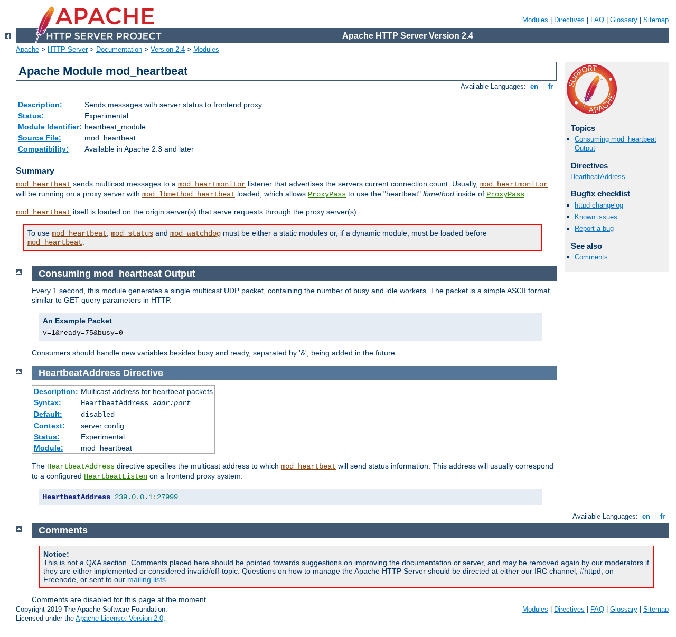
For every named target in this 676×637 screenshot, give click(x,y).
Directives (569, 20)
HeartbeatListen (115, 476)
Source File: (39, 138)
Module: (48, 448)
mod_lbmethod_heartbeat (188, 194)
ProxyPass (327, 194)
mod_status (132, 233)
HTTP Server (68, 49)
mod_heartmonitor (212, 184)
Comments (591, 257)
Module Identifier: (50, 127)
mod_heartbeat (43, 184)
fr (550, 86)
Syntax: (47, 402)
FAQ (597, 20)
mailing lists (146, 579)
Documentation (119, 49)
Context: (49, 425)
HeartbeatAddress (597, 177)
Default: (48, 414)
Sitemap (656, 20)
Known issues (596, 217)
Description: (40, 104)
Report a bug (594, 228)
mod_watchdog (195, 233)
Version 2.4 (168, 49)
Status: (31, 115)
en (534, 86)
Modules (535, 20)
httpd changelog (599, 205)
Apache (27, 49)
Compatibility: (43, 149)
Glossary (623, 20)
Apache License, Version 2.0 (119, 618)
